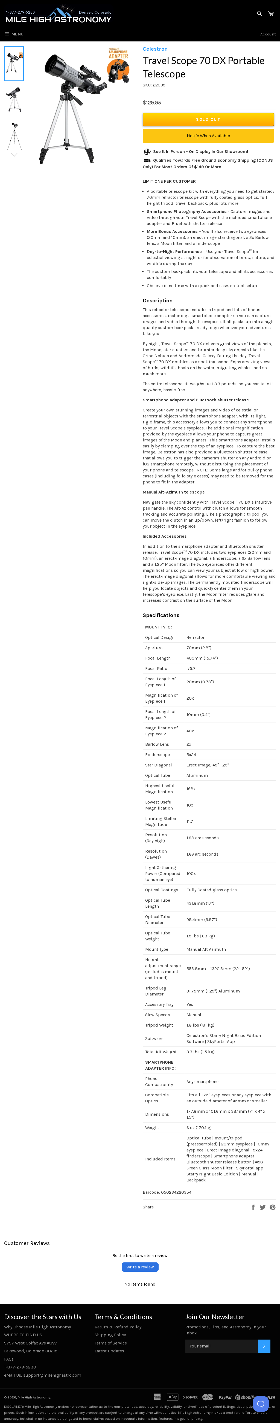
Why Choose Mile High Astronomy (37, 1326)
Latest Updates (109, 1350)
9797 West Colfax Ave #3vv (30, 1343)
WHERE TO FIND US (23, 1334)
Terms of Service (111, 1343)
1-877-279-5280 (20, 1367)
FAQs (9, 1359)
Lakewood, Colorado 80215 (30, 1350)
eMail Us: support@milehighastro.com (42, 1375)
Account (268, 34)
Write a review (140, 1266)
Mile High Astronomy (34, 1397)
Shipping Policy (110, 1334)
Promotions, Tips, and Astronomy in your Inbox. (225, 1329)
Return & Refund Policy (118, 1326)
